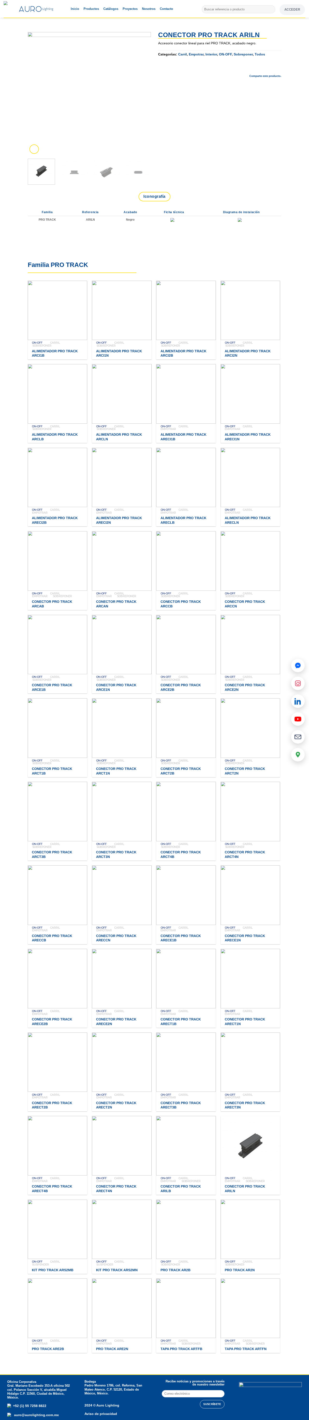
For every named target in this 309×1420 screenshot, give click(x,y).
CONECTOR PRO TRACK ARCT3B (52, 854)
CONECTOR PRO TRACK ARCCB (181, 604)
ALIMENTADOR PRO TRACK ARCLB (55, 437)
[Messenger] (298, 665)
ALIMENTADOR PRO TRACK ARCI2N (248, 353)
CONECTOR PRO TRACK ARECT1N (245, 1021)
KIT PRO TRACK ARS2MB (52, 1270)
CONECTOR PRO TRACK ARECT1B (181, 1021)
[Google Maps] (298, 754)
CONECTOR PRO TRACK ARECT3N (245, 1105)
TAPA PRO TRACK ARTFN (246, 1349)
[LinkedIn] (298, 701)
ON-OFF (225, 54)
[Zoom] (34, 149)
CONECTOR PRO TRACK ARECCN (116, 938)
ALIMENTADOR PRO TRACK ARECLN (248, 520)
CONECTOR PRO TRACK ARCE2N (245, 687)
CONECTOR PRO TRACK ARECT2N (116, 1105)
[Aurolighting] (13, 9)
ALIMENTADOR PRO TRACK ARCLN (119, 437)
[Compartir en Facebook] (239, 68)
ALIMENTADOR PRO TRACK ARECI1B (183, 437)
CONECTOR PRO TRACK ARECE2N (116, 1021)
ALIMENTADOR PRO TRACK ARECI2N (119, 520)
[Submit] (271, 9)
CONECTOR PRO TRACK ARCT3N (116, 854)
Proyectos (130, 9)
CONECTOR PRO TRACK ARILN (245, 1188)
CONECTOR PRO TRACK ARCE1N (116, 687)
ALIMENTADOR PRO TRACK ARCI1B (55, 353)
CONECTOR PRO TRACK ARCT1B (52, 771)
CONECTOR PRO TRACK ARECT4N (116, 1188)
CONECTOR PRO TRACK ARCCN (245, 604)
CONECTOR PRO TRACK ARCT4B (181, 854)
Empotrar (196, 54)
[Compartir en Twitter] (252, 68)
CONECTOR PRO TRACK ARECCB (52, 938)
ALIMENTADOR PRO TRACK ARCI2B (183, 353)
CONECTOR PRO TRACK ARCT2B (181, 771)
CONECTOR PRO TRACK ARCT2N (245, 771)
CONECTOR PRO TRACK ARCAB (52, 604)
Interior (211, 54)
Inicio (75, 9)
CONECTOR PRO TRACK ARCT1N (116, 771)
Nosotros (148, 9)
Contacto (166, 9)
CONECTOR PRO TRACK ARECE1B (181, 938)
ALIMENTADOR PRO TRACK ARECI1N (248, 437)
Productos (91, 9)
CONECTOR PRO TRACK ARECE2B (52, 1021)
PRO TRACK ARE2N (112, 1349)
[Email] (298, 737)
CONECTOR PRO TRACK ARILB (181, 1188)
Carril (182, 54)
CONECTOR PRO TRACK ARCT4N (245, 854)
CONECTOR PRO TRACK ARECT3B (181, 1105)
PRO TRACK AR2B (175, 1270)
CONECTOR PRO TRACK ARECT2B (52, 1105)
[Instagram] (298, 683)
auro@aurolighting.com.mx (36, 1415)
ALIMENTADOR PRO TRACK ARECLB (183, 520)
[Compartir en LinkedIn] (277, 68)
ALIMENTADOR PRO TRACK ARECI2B (55, 520)
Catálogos (110, 9)
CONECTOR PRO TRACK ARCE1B (52, 687)
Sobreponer (243, 54)
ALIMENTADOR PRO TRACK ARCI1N (119, 353)
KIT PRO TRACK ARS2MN (117, 1270)
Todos (260, 54)
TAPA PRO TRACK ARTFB (181, 1349)
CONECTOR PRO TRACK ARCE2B (181, 687)
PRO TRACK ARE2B (48, 1349)
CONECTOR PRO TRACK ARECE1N (245, 938)
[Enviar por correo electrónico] (265, 68)
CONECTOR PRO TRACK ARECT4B (52, 1188)
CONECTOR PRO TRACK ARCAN (116, 604)
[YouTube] (298, 719)
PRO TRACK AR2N (240, 1270)
